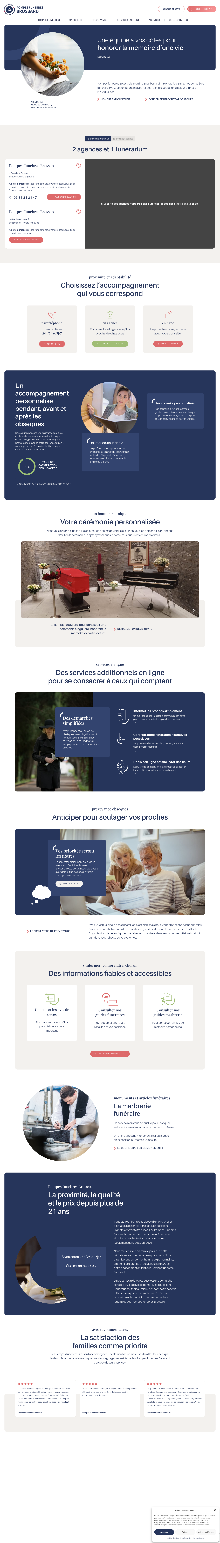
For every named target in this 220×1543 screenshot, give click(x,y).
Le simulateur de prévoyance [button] (50, 931)
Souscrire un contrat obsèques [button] (171, 99)
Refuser (185, 1532)
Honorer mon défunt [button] (115, 99)
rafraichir (182, 203)
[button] (215, 1510)
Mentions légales (198, 1538)
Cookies (169, 1538)
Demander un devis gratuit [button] (136, 629)
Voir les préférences (206, 1532)
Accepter (164, 1532)
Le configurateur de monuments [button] (140, 1148)
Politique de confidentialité (182, 1538)
